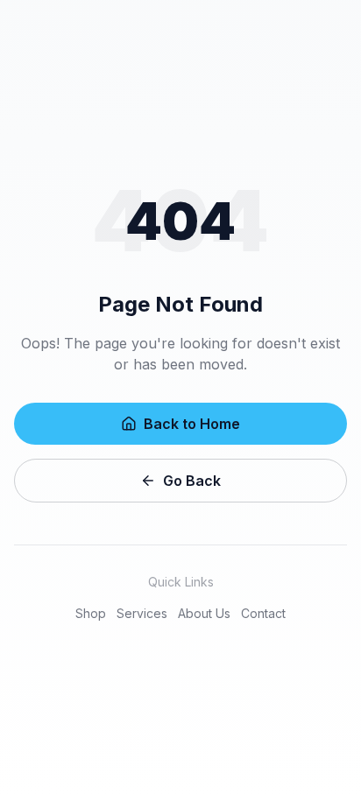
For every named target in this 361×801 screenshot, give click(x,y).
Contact (263, 613)
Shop (90, 613)
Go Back (192, 480)
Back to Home (192, 423)
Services (142, 613)
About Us (204, 613)
